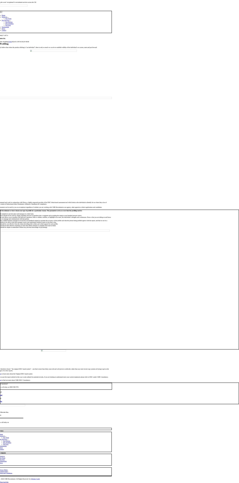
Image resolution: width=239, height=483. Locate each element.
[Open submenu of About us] (7, 17)
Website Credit (35, 479)
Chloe (10, 41)
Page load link (4, 482)
